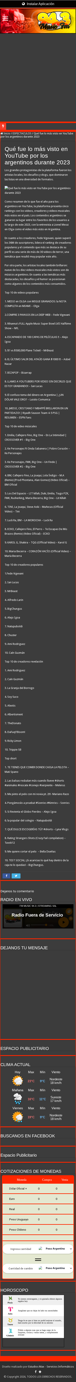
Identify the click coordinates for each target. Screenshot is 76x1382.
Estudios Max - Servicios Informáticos (51, 1366)
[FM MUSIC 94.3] (38, 21)
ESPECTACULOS (22, 133)
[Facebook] (35, 1371)
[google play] (40, 1371)
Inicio (6, 133)
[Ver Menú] (5, 19)
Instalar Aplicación (40, 4)
